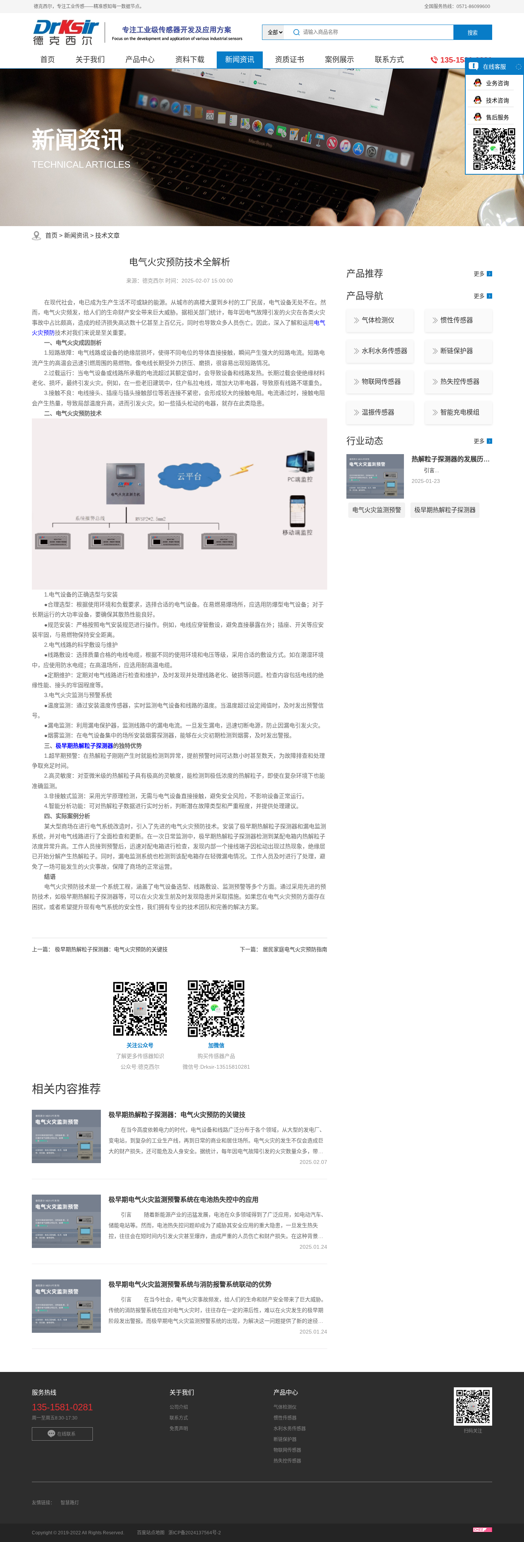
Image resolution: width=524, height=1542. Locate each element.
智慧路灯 (70, 1503)
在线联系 (66, 1434)
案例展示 (339, 60)
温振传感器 (378, 412)
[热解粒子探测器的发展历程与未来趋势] (375, 497)
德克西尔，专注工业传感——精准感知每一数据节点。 (89, 6)
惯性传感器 (456, 320)
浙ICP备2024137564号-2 (194, 1532)
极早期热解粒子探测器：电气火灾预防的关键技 (111, 949)
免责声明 (179, 1428)
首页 (47, 60)
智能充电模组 (460, 412)
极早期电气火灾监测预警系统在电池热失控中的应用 (184, 1199)
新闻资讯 (239, 60)
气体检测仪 (378, 320)
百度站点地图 (151, 1532)
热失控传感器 (460, 381)
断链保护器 (456, 351)
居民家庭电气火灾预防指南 (295, 949)
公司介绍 (179, 1407)
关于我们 (90, 60)
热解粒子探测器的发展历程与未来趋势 (467, 459)
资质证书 (289, 60)
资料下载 (189, 60)
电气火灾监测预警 (376, 510)
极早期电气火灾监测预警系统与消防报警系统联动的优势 (190, 1284)
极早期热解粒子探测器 (84, 745)
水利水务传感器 (384, 351)
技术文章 (107, 235)
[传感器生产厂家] (140, 32)
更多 (479, 274)
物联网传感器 (381, 381)
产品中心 (140, 60)
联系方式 (389, 60)
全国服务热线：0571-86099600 (457, 6)
